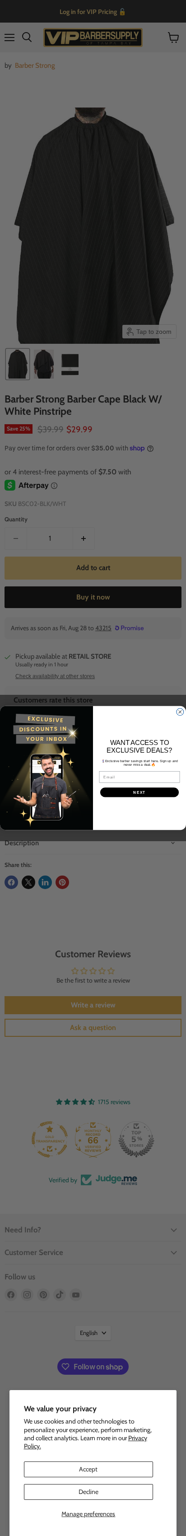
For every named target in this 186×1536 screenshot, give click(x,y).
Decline (88, 1492)
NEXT (139, 792)
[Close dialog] (180, 712)
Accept (88, 1469)
